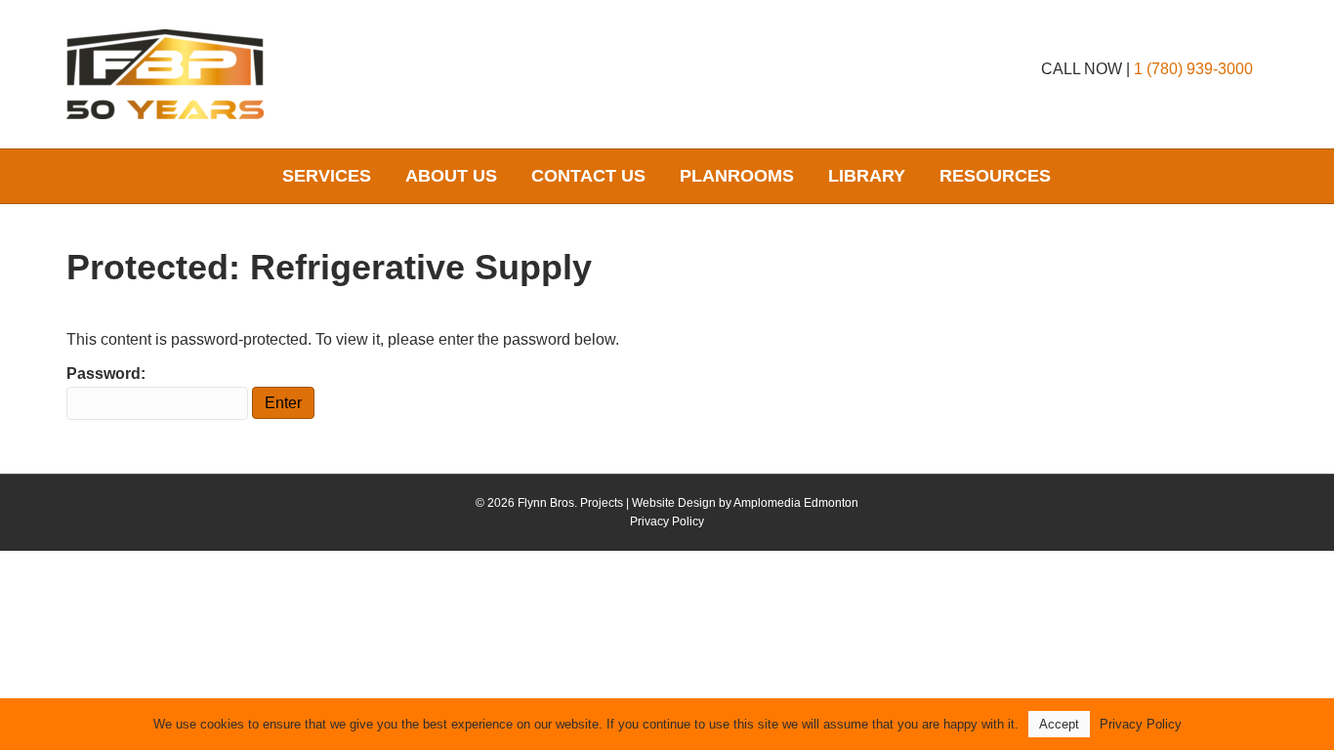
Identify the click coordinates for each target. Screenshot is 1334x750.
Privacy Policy (667, 521)
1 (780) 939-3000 (1193, 69)
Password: (106, 373)
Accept (1059, 724)
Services (326, 176)
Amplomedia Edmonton (795, 503)
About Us (451, 176)
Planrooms (737, 176)
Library (866, 176)
